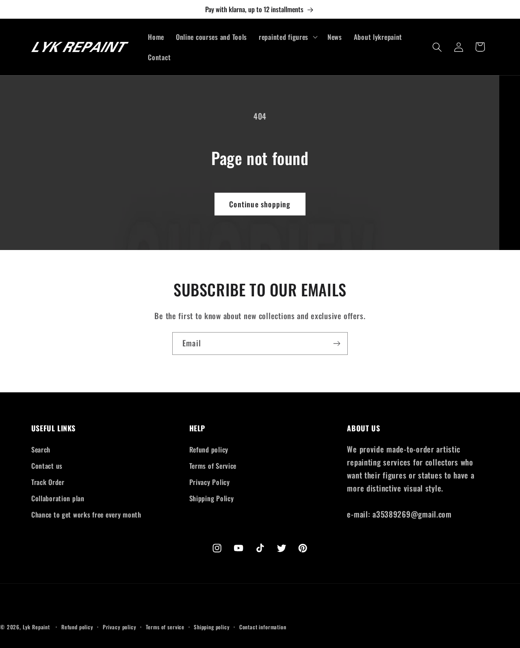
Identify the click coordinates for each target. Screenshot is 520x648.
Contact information (262, 627)
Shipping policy (212, 627)
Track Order (48, 482)
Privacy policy (119, 627)
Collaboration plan (57, 498)
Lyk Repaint (36, 627)
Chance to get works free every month (86, 514)
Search (40, 449)
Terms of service (165, 627)
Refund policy (208, 449)
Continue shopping (259, 204)
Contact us (47, 466)
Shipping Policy (211, 498)
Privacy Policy (209, 482)
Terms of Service (213, 466)
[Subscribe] (336, 343)
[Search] (437, 47)
